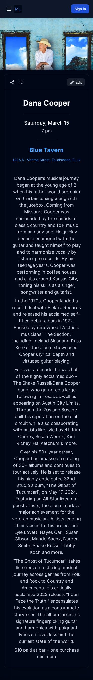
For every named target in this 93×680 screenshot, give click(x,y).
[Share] (12, 82)
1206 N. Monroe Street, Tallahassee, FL (44, 160)
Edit (79, 82)
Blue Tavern (46, 150)
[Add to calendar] (20, 82)
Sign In (80, 9)
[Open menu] (9, 9)
